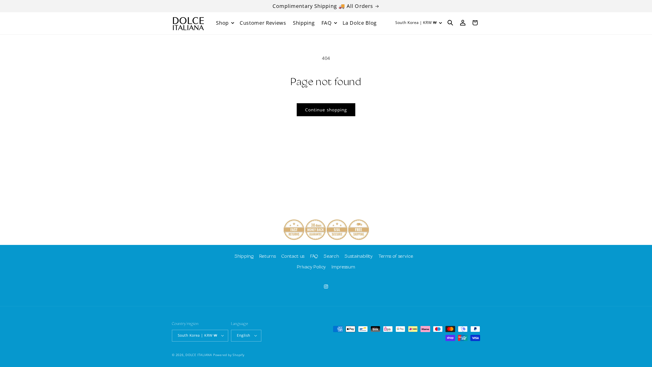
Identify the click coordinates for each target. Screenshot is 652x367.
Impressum (343, 267)
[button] (224, 22)
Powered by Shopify (228, 355)
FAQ (314, 256)
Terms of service (395, 256)
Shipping (244, 256)
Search (331, 256)
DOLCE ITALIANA (198, 355)
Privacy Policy (311, 267)
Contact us (293, 256)
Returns (267, 256)
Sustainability (359, 256)
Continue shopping (326, 110)
